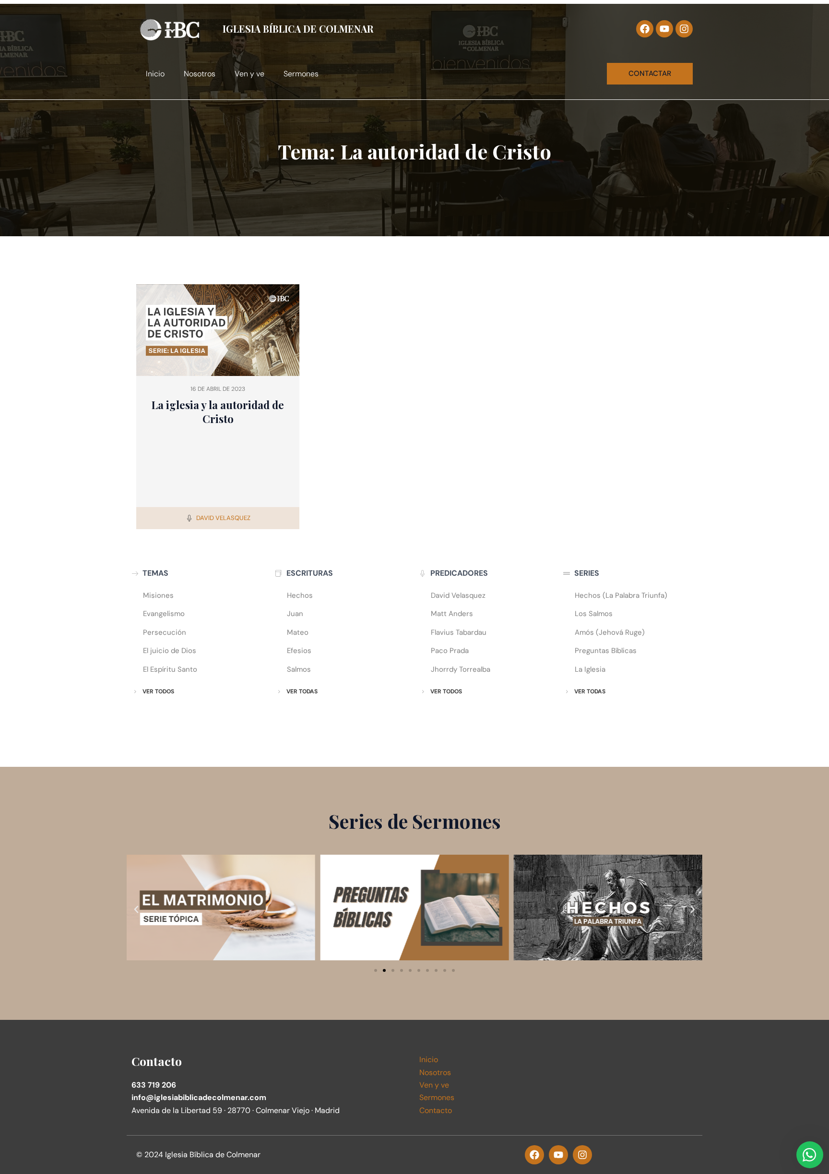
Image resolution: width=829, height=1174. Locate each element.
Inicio (155, 74)
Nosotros (199, 74)
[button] (136, 909)
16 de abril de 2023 (217, 389)
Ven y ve (249, 74)
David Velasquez (223, 518)
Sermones (301, 74)
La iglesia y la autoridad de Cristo (218, 412)
